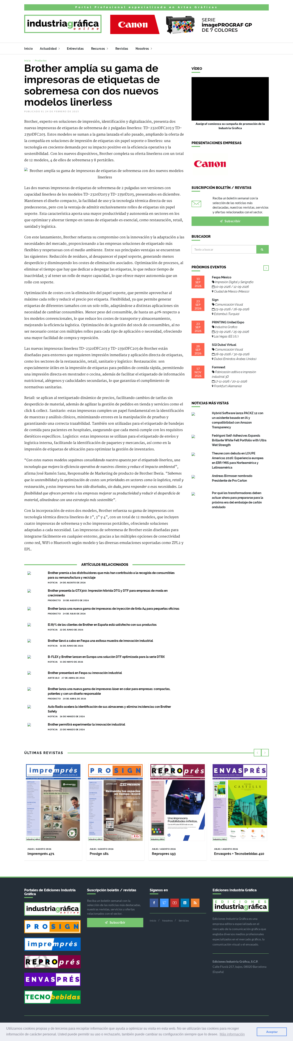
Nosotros (143, 48)
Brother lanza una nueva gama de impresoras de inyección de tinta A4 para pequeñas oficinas (113, 608)
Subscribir (232, 221)
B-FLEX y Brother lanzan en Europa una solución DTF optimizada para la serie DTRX (106, 657)
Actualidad (48, 48)
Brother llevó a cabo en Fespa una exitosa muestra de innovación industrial (100, 640)
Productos (41, 60)
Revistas (121, 48)
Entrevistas (75, 48)
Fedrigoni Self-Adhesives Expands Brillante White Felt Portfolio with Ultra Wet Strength (239, 440)
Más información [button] (232, 1034)
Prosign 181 (99, 854)
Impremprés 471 (40, 854)
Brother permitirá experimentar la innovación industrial (86, 724)
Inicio (28, 48)
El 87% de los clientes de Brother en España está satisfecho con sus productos (102, 624)
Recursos (98, 48)
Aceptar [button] (272, 1032)
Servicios (184, 920)
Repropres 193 (164, 854)
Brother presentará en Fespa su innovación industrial (85, 673)
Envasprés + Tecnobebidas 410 (239, 854)
